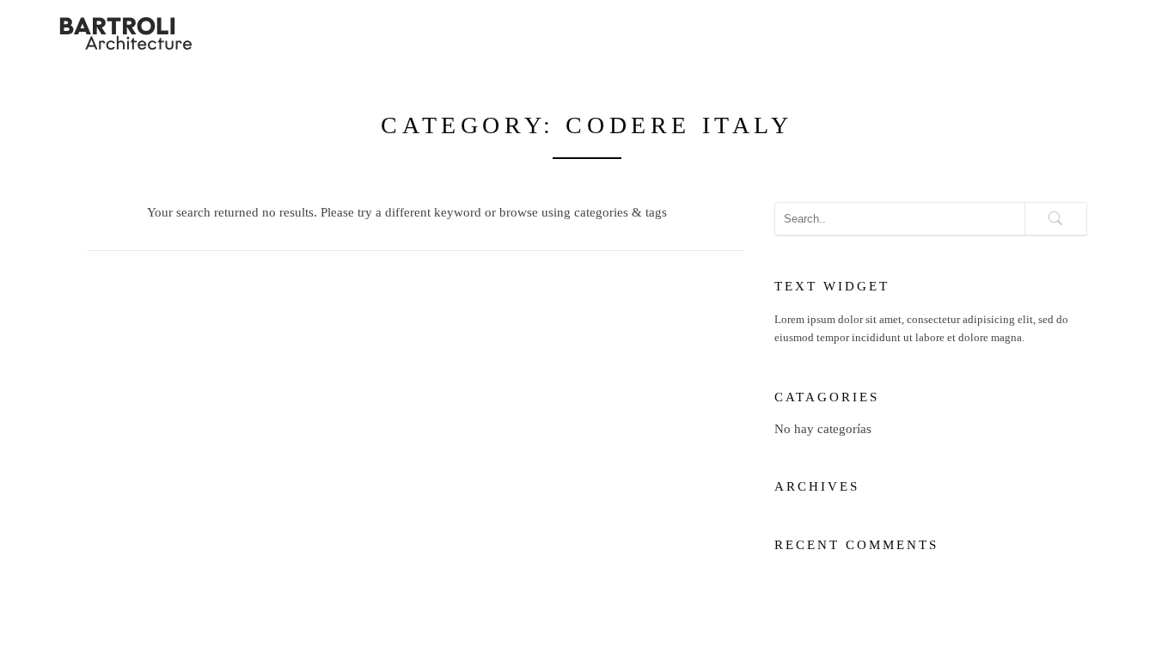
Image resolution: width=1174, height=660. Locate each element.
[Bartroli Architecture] (171, 32)
